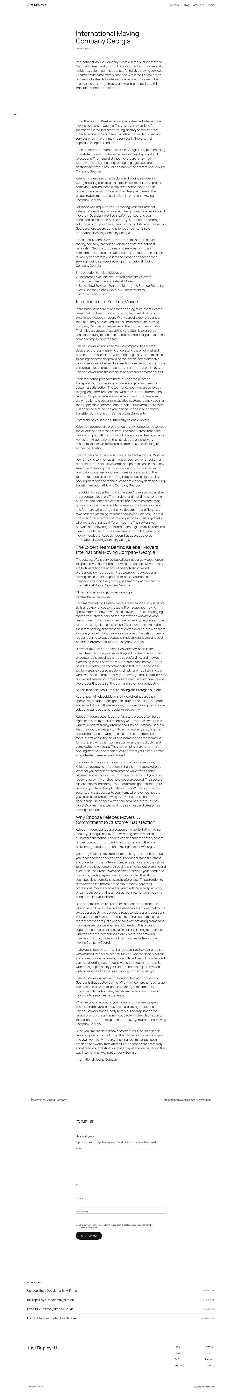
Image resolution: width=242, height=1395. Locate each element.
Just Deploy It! (37, 5)
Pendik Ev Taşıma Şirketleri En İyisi (50, 1309)
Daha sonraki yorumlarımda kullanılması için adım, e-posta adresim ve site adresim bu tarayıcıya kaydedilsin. (116, 1226)
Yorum (79, 1148)
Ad (78, 1185)
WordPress (210, 1386)
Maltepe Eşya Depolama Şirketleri (50, 1300)
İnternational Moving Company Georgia (109, 1052)
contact (12, 114)
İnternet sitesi (82, 1211)
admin (88, 48)
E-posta (80, 1198)
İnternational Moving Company (97, 1059)
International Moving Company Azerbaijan (187, 1099)
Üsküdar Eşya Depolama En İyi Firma (52, 1290)
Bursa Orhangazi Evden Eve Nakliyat (52, 1318)
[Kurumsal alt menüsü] (181, 5)
